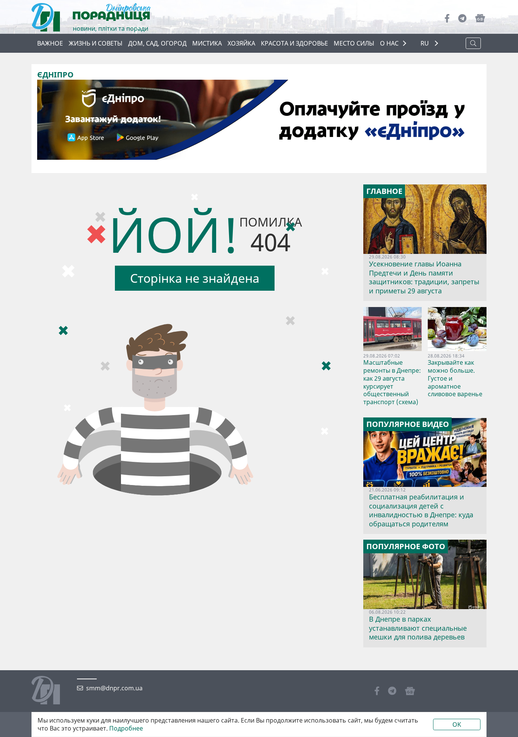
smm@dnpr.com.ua (114, 688)
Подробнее (126, 728)
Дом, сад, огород (157, 43)
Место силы (354, 43)
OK (456, 724)
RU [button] (425, 43)
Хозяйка (241, 43)
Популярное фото (405, 546)
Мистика (207, 43)
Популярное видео (407, 424)
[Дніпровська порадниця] (51, 691)
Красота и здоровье (294, 43)
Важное (50, 43)
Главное (384, 191)
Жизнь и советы (95, 43)
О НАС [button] (389, 43)
